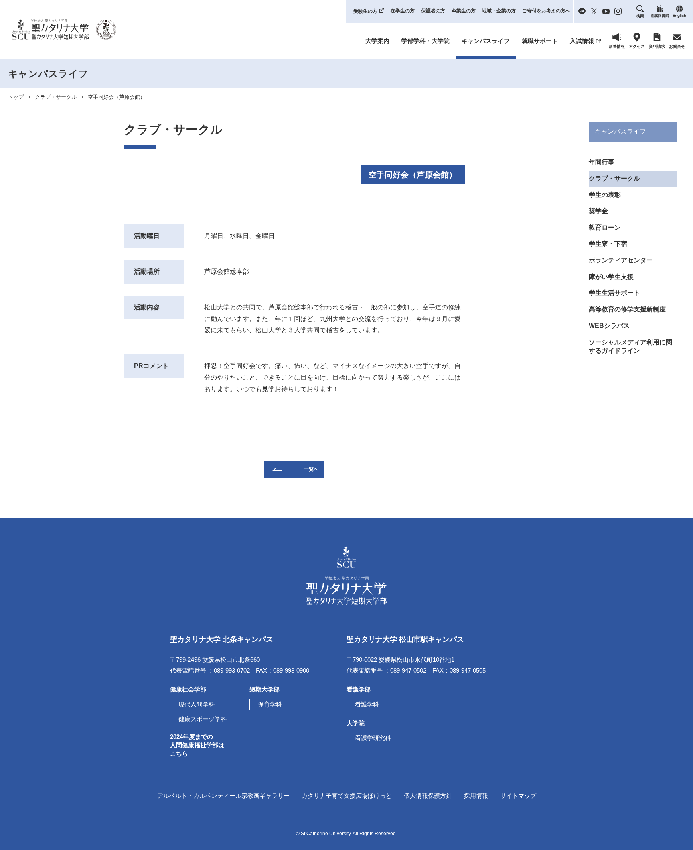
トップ (16, 97)
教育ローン (605, 227)
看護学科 (367, 704)
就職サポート (540, 40)
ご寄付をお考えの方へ (546, 11)
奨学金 (598, 210)
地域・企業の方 (499, 11)
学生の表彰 (605, 194)
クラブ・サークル (56, 97)
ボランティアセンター (621, 260)
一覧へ (311, 469)
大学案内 (377, 40)
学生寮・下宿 (608, 243)
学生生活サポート (614, 292)
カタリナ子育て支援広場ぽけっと (347, 795)
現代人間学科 (196, 704)
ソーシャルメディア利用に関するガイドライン (630, 346)
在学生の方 (403, 11)
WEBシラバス (609, 325)
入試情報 (582, 40)
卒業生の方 (464, 11)
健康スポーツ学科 (202, 719)
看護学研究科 (373, 737)
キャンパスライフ (486, 40)
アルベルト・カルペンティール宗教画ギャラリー (223, 795)
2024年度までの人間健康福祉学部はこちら (197, 745)
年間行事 (601, 162)
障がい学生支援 (611, 276)
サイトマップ (518, 795)
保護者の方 (433, 11)
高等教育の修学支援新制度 (627, 309)
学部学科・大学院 (425, 40)
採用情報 (476, 795)
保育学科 (270, 704)
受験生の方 (365, 11)
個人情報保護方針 (428, 795)
